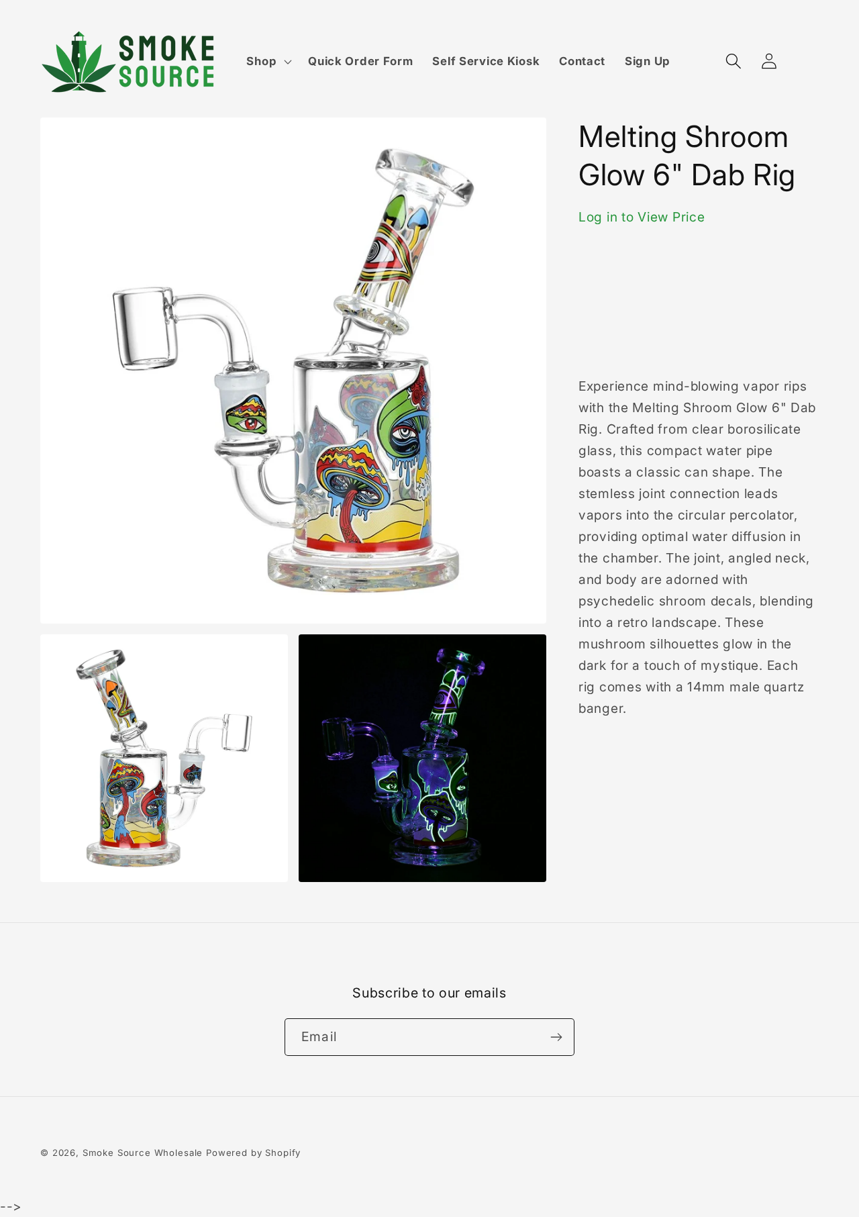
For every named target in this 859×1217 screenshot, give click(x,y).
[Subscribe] (556, 1037)
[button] (268, 62)
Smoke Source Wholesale (143, 1152)
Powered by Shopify (253, 1152)
